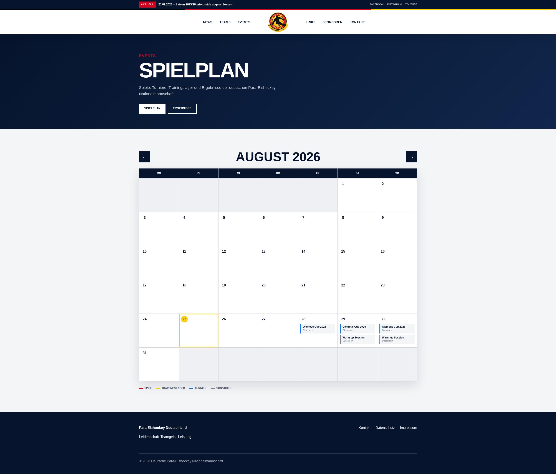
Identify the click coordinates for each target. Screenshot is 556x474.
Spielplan (152, 108)
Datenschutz (385, 428)
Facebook (377, 4)
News (207, 22)
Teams (225, 22)
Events (244, 22)
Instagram (394, 4)
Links (310, 22)
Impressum (408, 428)
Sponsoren (333, 22)
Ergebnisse (182, 108)
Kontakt (357, 22)
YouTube (411, 4)
